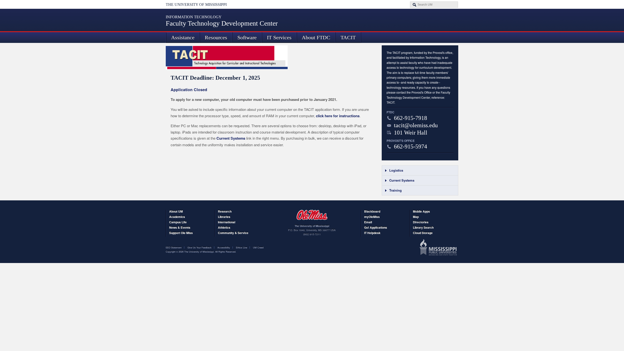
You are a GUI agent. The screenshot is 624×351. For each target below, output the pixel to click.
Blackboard (372, 212)
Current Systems (230, 138)
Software (247, 37)
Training (395, 190)
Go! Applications (375, 228)
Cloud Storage (423, 233)
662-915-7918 (410, 118)
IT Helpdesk (372, 233)
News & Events (179, 228)
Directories (421, 222)
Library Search (423, 228)
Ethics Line (241, 247)
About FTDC (316, 37)
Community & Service (233, 233)
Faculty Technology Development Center (222, 23)
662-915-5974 (410, 146)
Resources (216, 37)
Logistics (396, 170)
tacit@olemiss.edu (416, 125)
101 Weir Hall (410, 132)
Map (416, 217)
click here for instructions (338, 115)
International (226, 222)
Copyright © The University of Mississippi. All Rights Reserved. (201, 251)
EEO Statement (174, 247)
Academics (177, 217)
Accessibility (223, 247)
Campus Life (178, 222)
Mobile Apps (421, 212)
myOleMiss (372, 217)
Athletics (224, 228)
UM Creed (258, 247)
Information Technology (194, 17)
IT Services (279, 37)
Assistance (183, 37)
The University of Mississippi (196, 4)
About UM (176, 212)
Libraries (224, 217)
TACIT (348, 37)
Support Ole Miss (181, 233)
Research (225, 212)
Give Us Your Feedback (199, 247)
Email (368, 222)
